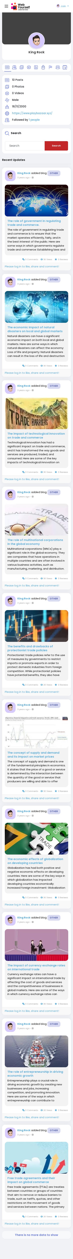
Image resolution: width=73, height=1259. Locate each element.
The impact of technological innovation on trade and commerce (36, 436)
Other (54, 173)
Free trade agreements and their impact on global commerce (31, 1180)
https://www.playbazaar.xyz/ (32, 113)
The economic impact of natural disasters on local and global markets (35, 329)
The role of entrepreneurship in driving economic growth (35, 1074)
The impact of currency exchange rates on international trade (36, 967)
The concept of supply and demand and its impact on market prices (33, 755)
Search (56, 145)
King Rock (36, 52)
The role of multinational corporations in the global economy (35, 542)
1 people (34, 120)
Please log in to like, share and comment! (32, 266)
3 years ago (23, 177)
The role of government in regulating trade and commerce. (34, 223)
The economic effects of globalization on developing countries (35, 861)
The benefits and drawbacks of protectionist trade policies (30, 648)
